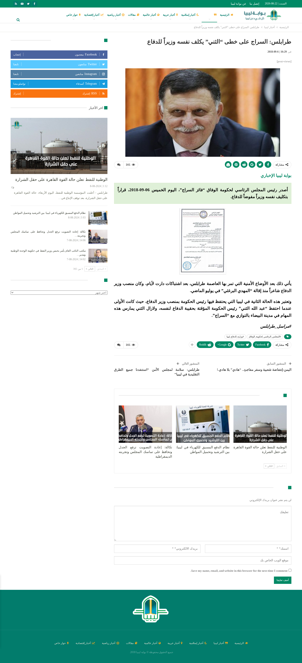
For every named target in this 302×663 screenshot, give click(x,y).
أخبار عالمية (149, 14)
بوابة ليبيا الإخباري (276, 175)
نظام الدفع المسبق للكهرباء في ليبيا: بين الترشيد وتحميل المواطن (49, 212)
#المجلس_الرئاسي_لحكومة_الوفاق (265, 336)
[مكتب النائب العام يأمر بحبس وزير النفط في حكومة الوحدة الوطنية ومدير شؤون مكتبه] (97, 256)
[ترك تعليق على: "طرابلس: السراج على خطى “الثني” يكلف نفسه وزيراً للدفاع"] (118, 164)
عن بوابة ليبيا (238, 3)
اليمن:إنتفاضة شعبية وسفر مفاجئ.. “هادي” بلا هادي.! (254, 369)
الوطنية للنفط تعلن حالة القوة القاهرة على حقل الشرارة (61, 179)
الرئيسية (224, 14)
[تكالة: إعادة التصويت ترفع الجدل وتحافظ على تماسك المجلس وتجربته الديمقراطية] (145, 424)
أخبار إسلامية (188, 14)
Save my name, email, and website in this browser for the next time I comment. (239, 570)
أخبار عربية (169, 14)
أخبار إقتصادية (91, 14)
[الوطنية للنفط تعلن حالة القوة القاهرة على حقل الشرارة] (260, 424)
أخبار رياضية (113, 14)
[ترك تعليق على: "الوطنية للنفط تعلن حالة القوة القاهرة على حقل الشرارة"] (12, 187)
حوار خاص (72, 14)
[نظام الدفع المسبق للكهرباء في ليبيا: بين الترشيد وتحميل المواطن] (202, 424)
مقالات (132, 14)
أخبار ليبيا (207, 14)
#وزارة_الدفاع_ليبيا (235, 336)
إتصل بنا (254, 3)
